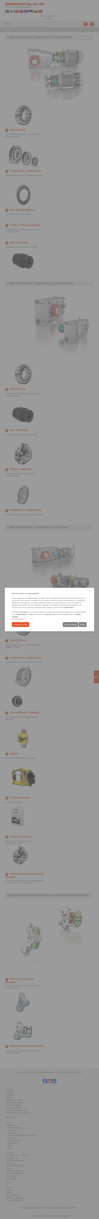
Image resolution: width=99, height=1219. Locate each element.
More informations (18, 619)
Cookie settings (70, 624)
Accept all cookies (20, 624)
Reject (82, 624)
